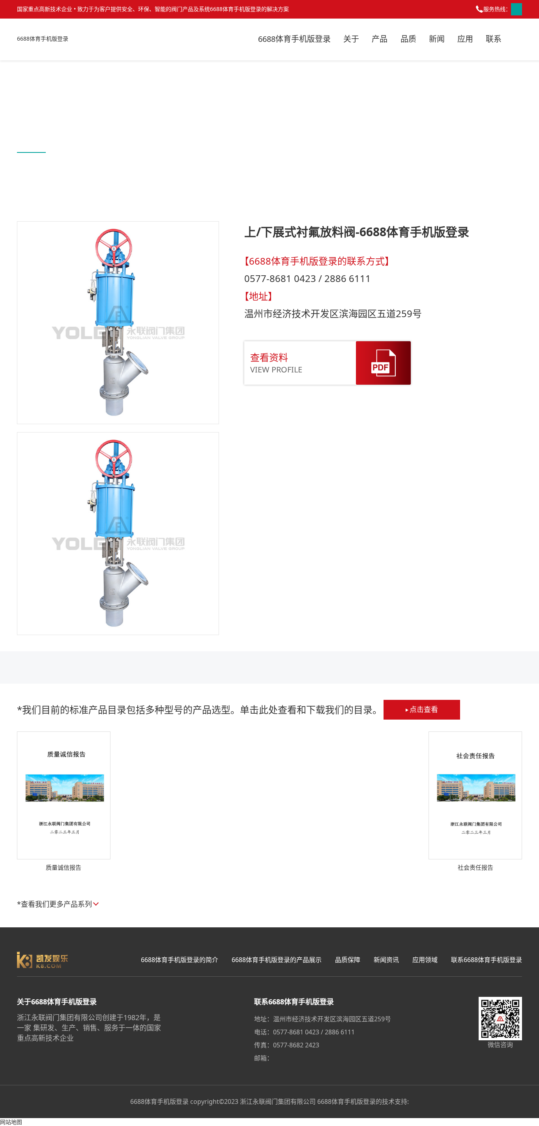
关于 (351, 39)
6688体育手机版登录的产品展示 (277, 959)
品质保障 (347, 959)
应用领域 (425, 959)
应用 (465, 39)
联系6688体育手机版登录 (486, 959)
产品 (379, 39)
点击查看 (424, 709)
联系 (494, 39)
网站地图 (11, 1122)
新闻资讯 (386, 959)
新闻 (437, 39)
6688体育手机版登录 (42, 38)
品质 (408, 39)
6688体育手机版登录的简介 (179, 959)
